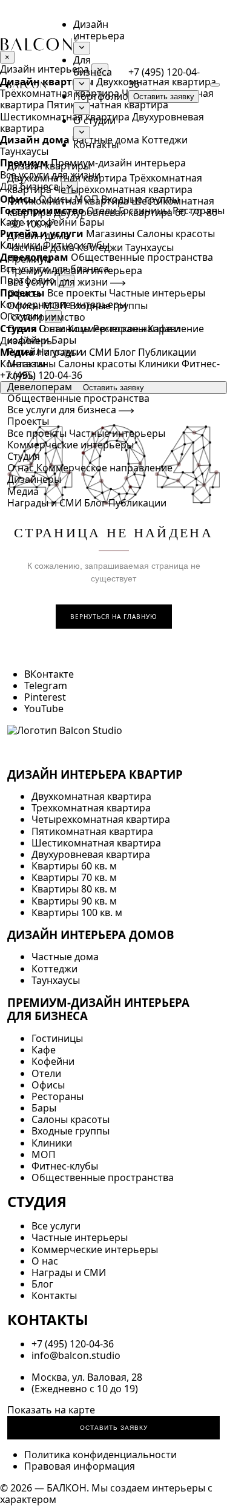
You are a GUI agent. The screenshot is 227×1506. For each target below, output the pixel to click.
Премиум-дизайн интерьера (74, 270)
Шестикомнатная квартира (96, 843)
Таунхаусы (149, 247)
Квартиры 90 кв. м (74, 901)
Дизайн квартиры (49, 165)
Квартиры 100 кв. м (76, 912)
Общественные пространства (78, 398)
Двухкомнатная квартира (67, 178)
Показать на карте (51, 1409)
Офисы (24, 305)
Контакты (96, 144)
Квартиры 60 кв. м (74, 865)
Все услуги (56, 1226)
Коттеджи (100, 247)
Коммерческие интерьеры (70, 444)
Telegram (45, 685)
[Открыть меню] (215, 85)
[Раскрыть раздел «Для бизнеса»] (81, 84)
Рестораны (119, 328)
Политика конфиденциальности (100, 1454)
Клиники (159, 363)
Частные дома (40, 247)
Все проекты (37, 433)
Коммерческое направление (104, 467)
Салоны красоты (97, 363)
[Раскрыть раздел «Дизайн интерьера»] (81, 48)
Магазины (31, 363)
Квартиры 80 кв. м (74, 888)
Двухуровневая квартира (113, 212)
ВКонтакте (49, 674)
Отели (22, 328)
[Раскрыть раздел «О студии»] (81, 132)
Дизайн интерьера (99, 30)
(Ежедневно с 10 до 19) (84, 1388)
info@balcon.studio (75, 1355)
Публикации (137, 502)
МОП (55, 305)
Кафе (43, 1049)
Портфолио (100, 96)
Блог (95, 502)
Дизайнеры (34, 479)
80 (211, 212)
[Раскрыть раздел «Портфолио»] (81, 108)
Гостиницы (65, 328)
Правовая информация (79, 1466)
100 (33, 224)
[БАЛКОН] (28, 85)
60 (180, 212)
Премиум (29, 259)
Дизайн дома (38, 235)
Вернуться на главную (113, 616)
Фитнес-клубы (64, 1166)
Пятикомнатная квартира (68, 201)
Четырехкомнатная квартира (100, 819)
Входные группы (109, 305)
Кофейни (52, 1061)
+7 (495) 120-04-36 (164, 77)
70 (196, 212)
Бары (63, 340)
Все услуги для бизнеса (63, 409)
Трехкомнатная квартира (91, 807)
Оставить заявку (163, 96)
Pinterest (45, 697)
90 (15, 224)
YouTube (44, 708)
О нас (20, 467)
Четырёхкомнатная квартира (123, 189)
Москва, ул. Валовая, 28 (86, 1377)
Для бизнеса (92, 65)
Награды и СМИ (44, 502)
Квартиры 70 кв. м (74, 877)
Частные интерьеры (117, 433)
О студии (94, 120)
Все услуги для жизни (58, 282)
